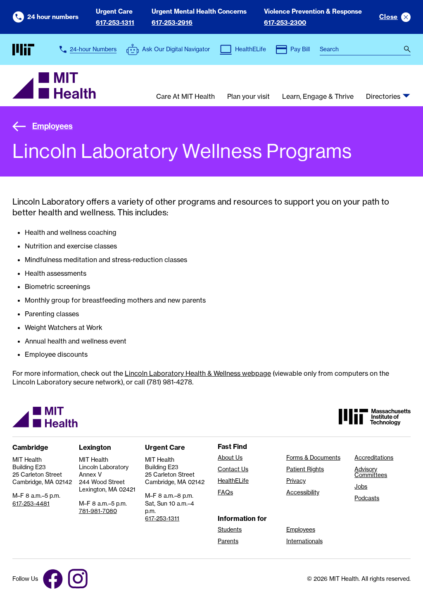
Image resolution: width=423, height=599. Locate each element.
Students (230, 529)
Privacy (296, 481)
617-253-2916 (172, 22)
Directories (383, 96)
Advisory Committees (370, 472)
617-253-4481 (31, 503)
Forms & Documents (313, 458)
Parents (228, 541)
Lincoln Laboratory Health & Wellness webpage (198, 373)
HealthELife (233, 481)
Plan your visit (248, 96)
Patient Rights (305, 469)
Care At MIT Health (185, 96)
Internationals (304, 541)
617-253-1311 (115, 22)
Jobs (360, 486)
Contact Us (233, 469)
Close (388, 17)
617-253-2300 (285, 22)
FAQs (225, 492)
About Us (230, 458)
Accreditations (373, 458)
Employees (52, 126)
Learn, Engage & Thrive (318, 96)
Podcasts (366, 498)
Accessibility (302, 492)
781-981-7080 (98, 511)
